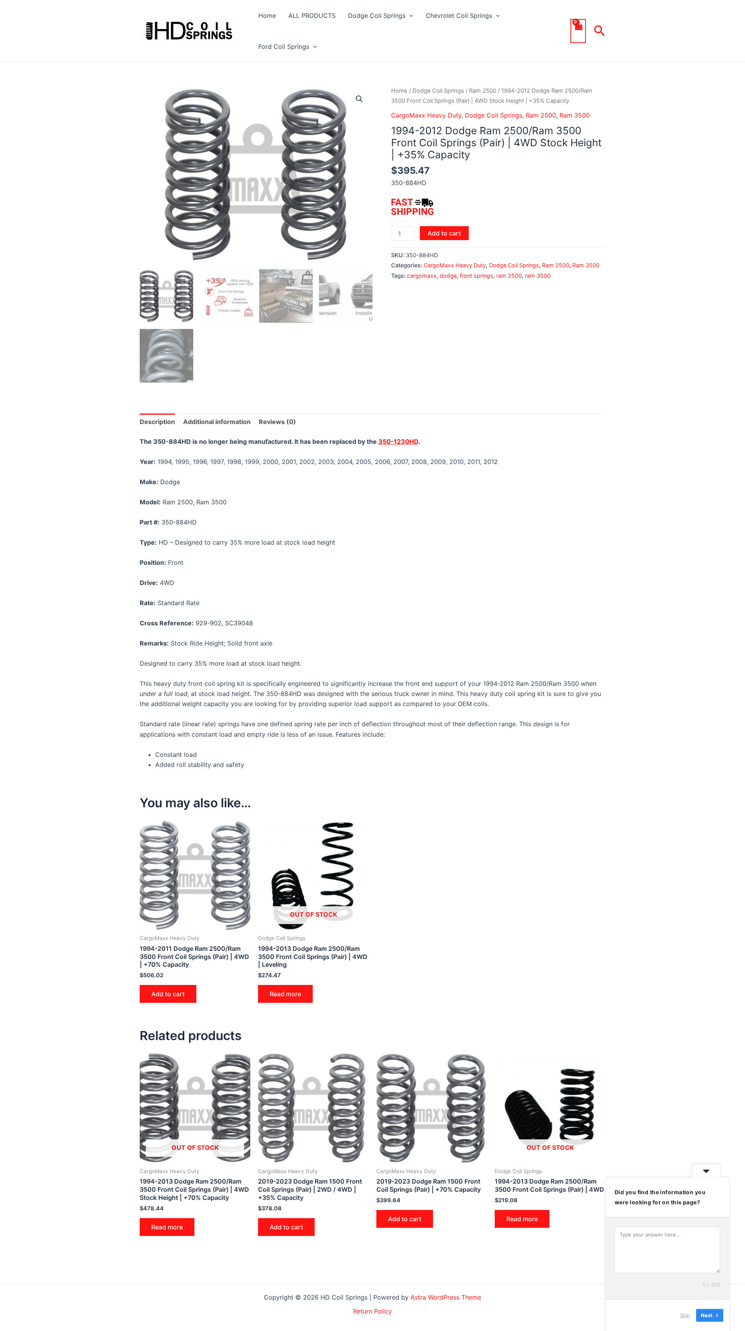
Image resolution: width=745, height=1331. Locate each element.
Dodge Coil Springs (376, 15)
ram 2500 (509, 275)
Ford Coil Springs (283, 46)
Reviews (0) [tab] (277, 422)
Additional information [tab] (217, 422)
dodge (448, 275)
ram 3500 (538, 275)
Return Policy (372, 1311)
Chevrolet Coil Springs (459, 15)
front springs (476, 275)
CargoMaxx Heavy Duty (426, 115)
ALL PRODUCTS (312, 15)
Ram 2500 (482, 90)
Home (267, 15)
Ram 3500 (575, 115)
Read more (285, 994)
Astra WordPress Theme (446, 1297)
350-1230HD (398, 441)
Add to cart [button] (168, 994)
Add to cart (444, 233)
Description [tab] (157, 422)
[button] (409, 15)
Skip (685, 1315)
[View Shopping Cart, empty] (578, 31)
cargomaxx (422, 275)
